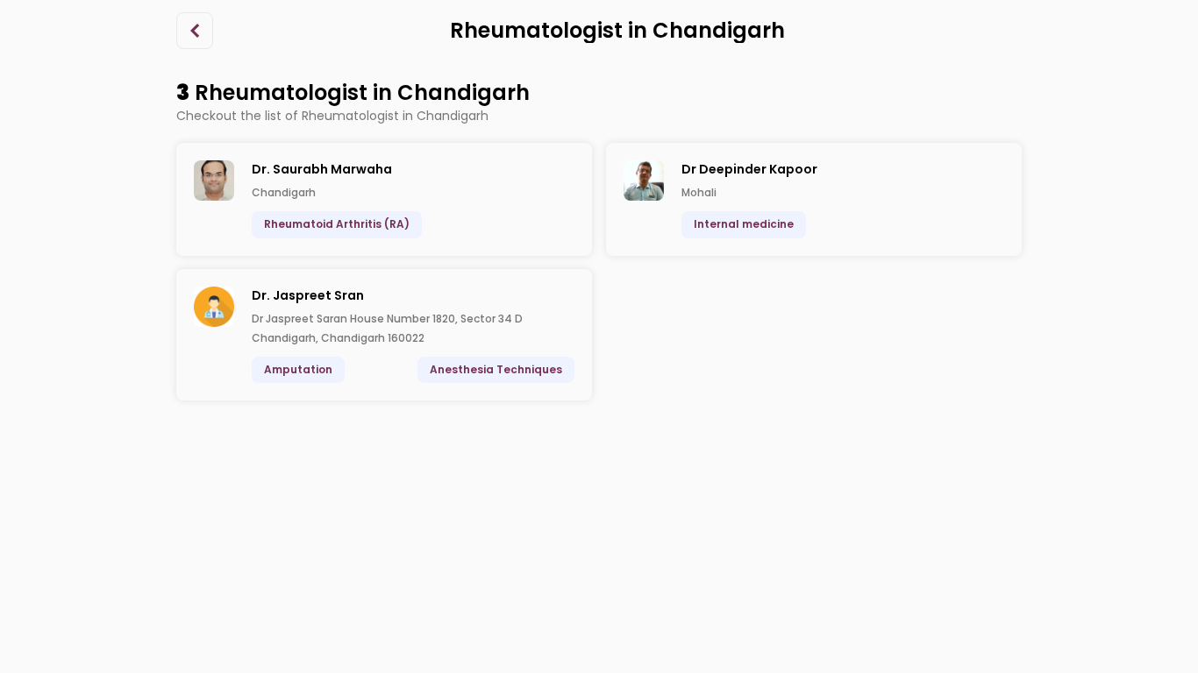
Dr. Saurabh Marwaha (322, 169)
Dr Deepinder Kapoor (749, 169)
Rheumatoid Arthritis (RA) (337, 223)
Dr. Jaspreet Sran (308, 295)
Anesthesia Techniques (496, 369)
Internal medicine (744, 223)
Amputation (298, 369)
